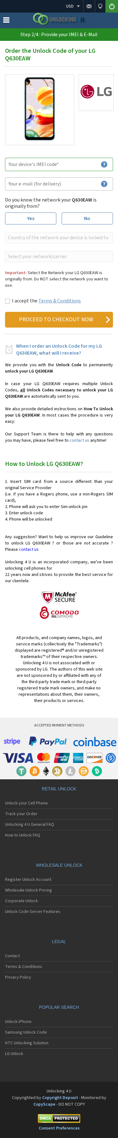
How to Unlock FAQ (22, 835)
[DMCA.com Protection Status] (59, 1119)
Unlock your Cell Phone (26, 803)
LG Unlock (14, 1054)
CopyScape (44, 1104)
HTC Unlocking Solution (26, 1043)
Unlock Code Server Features (32, 912)
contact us (79, 440)
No (87, 218)
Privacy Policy (18, 977)
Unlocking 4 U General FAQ (29, 824)
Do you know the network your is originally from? (51, 203)
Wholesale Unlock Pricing (28, 890)
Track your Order (21, 814)
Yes (30, 218)
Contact (12, 956)
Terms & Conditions (59, 300)
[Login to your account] (111, 6)
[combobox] (58, 237)
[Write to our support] (89, 6)
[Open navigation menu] (6, 21)
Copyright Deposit (60, 1098)
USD (70, 6)
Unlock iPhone (18, 1022)
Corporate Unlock (21, 901)
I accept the (46, 300)
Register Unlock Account (28, 879)
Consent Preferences (59, 1128)
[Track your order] (100, 6)
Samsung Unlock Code (26, 1032)
